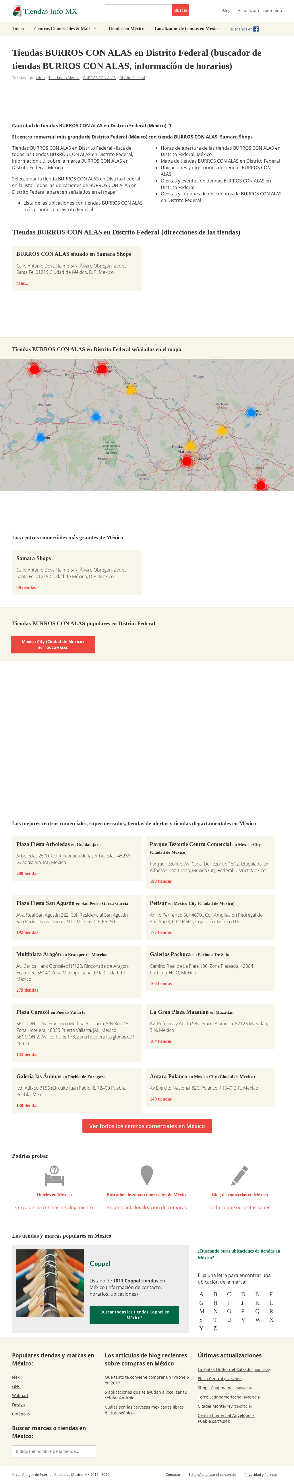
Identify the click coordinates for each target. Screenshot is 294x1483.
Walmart (20, 1395)
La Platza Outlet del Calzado (234, 1369)
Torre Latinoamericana (229, 1397)
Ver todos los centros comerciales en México (147, 1126)
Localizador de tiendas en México (187, 28)
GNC (16, 1386)
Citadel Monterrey (225, 1406)
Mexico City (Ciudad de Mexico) (53, 644)
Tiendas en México (126, 28)
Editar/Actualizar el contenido (212, 1474)
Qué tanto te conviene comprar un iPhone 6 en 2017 (147, 1380)
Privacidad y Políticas (261, 1474)
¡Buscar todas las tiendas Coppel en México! (134, 1314)
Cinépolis (21, 1414)
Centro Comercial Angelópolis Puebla (226, 1418)
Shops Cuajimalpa (225, 1387)
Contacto (173, 1474)
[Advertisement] (116, 102)
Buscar (180, 10)
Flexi (16, 1377)
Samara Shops (236, 137)
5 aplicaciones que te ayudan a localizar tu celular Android (146, 1395)
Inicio (18, 28)
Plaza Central (220, 1378)
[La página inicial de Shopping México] (54, 11)
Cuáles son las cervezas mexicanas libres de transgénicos (144, 1409)
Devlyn (18, 1404)
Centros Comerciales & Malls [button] (63, 28)
